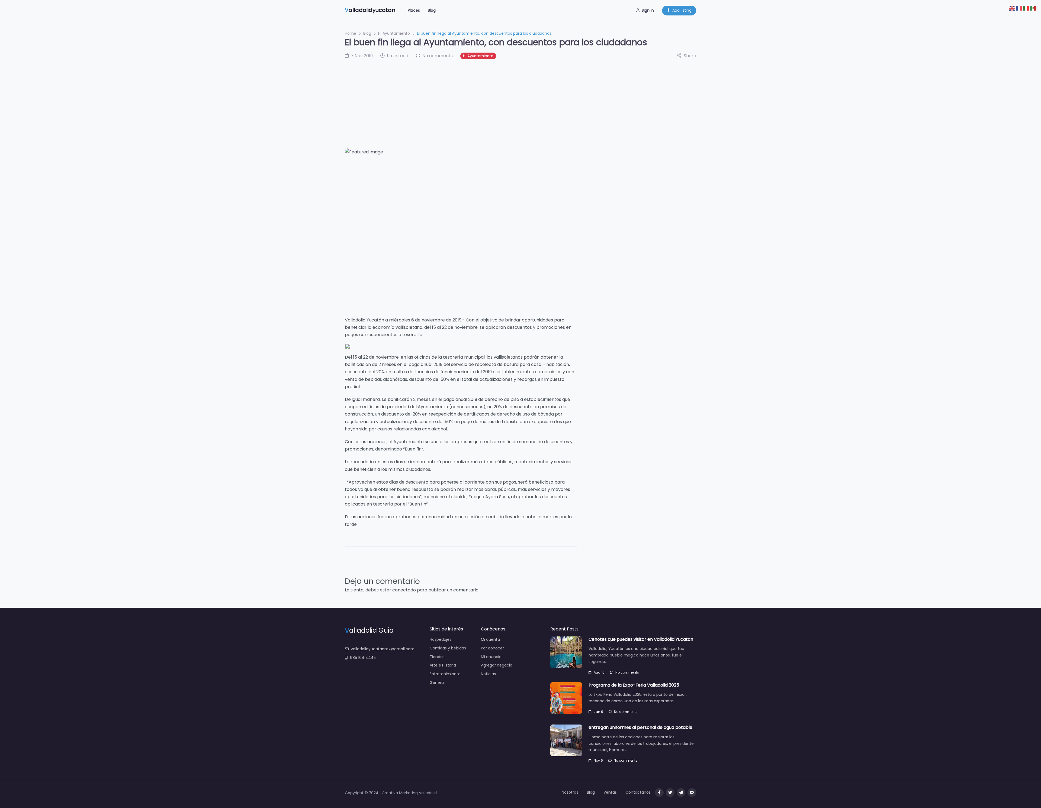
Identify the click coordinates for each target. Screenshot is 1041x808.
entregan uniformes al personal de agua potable (640, 727)
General (437, 682)
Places (414, 10)
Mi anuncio (491, 656)
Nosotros (570, 792)
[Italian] (1026, 8)
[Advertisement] (520, 104)
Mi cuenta (490, 639)
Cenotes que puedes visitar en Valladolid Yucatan (641, 639)
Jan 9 (598, 711)
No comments (627, 672)
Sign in (648, 10)
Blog (432, 10)
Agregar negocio (496, 665)
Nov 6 (598, 760)
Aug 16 (599, 672)
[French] (1019, 8)
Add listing (682, 10)
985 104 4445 (363, 657)
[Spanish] (1033, 8)
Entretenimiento (445, 674)
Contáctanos (638, 792)
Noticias (488, 674)
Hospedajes (440, 639)
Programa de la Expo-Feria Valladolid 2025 (634, 685)
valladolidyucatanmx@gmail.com (383, 649)
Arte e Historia (443, 665)
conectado (404, 590)
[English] (1012, 8)
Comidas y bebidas (448, 648)
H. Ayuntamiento (394, 33)
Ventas (610, 792)
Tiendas (437, 656)
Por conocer (492, 648)
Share (690, 56)
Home (350, 33)
